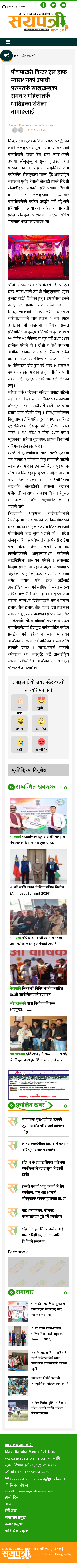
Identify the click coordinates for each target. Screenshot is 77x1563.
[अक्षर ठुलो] (20, 130)
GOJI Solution (44, 1554)
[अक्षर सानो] (15, 130)
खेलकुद (26, 55)
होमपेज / (13, 55)
